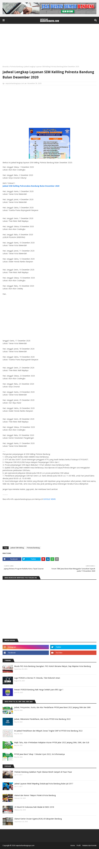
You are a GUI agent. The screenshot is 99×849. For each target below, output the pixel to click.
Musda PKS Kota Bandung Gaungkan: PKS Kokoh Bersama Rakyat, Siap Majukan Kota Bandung (52, 666)
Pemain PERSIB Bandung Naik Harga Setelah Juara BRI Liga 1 (38, 690)
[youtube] (73, 653)
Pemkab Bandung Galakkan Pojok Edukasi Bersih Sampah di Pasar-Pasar (43, 772)
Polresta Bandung (16, 67)
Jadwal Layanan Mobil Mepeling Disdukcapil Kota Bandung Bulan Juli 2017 (43, 784)
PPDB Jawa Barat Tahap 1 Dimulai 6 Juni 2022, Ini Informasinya (39, 754)
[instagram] (26, 647)
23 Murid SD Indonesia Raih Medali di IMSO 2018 (34, 807)
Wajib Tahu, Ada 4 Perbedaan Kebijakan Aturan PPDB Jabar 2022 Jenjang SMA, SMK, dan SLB (51, 742)
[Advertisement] (49, 46)
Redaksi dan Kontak (89, 845)
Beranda (6, 67)
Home (73, 845)
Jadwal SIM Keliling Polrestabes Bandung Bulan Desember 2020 (31, 186)
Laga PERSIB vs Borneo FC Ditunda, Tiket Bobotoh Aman (37, 678)
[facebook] (26, 653)
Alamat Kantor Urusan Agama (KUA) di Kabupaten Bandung (38, 819)
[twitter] (73, 647)
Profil (79, 845)
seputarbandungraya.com (15, 83)
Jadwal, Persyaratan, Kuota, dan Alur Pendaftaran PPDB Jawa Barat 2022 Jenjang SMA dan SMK (52, 707)
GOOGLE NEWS (49, 499)
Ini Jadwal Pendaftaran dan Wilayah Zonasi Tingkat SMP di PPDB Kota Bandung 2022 (48, 731)
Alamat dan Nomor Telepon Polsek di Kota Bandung (35, 795)
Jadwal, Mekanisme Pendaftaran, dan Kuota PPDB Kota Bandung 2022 (42, 719)
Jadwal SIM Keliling (17, 548)
